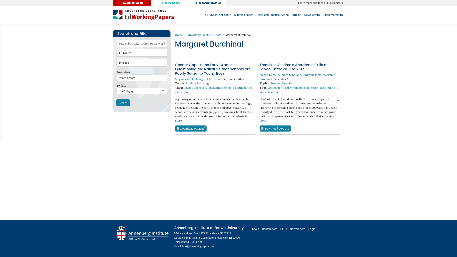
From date (123, 72)
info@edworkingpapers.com (198, 246)
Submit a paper (243, 15)
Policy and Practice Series (272, 15)
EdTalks (296, 15)
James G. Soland (291, 75)
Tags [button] (125, 63)
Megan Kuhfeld (185, 79)
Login (311, 229)
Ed (170, 3)
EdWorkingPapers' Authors (204, 35)
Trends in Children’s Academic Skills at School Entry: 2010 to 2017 (294, 67)
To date (121, 85)
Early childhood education (301, 88)
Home (179, 35)
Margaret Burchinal (208, 79)
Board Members (333, 15)
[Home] (145, 15)
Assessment (275, 88)
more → (180, 120)
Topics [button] (126, 53)
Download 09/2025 (192, 128)
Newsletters (312, 15)
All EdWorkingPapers (218, 15)
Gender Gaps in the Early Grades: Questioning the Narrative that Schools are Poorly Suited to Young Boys (213, 69)
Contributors (269, 229)
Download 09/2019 (277, 128)
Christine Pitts (312, 75)
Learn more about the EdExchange (319, 3)
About (255, 229)
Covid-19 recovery (195, 88)
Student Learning (197, 83)
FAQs (283, 229)
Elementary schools (221, 88)
